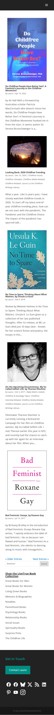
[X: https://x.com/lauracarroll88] (30, 686)
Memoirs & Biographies (18, 596)
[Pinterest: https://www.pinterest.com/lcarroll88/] (8, 694)
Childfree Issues (35, 175)
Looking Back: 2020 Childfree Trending (25, 172)
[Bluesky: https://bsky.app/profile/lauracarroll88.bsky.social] (22, 686)
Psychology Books (15, 612)
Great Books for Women (19, 586)
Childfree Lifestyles (13, 179)
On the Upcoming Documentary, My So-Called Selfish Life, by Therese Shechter (26, 387)
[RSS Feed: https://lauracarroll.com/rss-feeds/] (37, 686)
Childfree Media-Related (34, 179)
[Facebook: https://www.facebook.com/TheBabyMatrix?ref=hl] (15, 686)
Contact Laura (17, 670)
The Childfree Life (15, 638)
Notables (10, 601)
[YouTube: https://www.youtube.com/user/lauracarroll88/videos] (15, 694)
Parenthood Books (15, 607)
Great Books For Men (17, 580)
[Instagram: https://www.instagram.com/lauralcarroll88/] (22, 694)
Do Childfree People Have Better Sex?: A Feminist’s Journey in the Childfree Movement (25, 88)
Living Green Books (16, 591)
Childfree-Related (13, 183)
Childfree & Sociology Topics (17, 396)
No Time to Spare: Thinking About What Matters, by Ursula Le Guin (26, 295)
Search (44, 564)
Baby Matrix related (35, 392)
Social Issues (12, 622)
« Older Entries (13, 559)
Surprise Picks (13, 633)
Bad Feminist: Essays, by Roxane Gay (24, 515)
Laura (10, 93)
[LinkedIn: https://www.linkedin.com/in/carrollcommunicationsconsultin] (44, 686)
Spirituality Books (15, 627)
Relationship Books (16, 617)
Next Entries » (41, 559)
